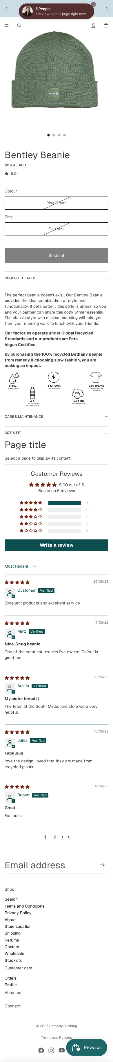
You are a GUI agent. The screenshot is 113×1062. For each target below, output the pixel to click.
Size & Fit (13, 433)
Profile (11, 984)
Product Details (20, 278)
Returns (12, 939)
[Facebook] (41, 1050)
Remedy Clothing (63, 1026)
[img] (17, 582)
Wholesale (14, 953)
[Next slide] (106, 8)
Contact (12, 946)
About (10, 919)
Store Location (18, 926)
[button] (31, 503)
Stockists (13, 960)
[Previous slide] (6, 8)
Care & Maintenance (24, 416)
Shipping (13, 933)
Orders (11, 978)
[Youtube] (61, 1050)
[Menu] (6, 25)
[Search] (19, 25)
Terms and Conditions (24, 906)
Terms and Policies (56, 1037)
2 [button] (54, 837)
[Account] (93, 25)
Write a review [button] (57, 545)
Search (11, 899)
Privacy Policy (18, 912)
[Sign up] (102, 865)
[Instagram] (51, 1050)
